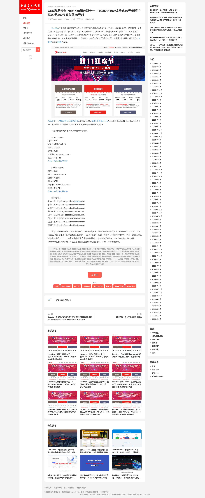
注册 (30, 58)
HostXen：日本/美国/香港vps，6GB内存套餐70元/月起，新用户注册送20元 (126, 355)
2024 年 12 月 (157, 130)
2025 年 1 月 (157, 126)
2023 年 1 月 (157, 206)
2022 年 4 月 (157, 236)
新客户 (108, 286)
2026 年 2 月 (157, 83)
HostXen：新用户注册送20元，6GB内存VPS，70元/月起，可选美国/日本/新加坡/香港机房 (62, 411)
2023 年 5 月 (157, 193)
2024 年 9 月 (157, 140)
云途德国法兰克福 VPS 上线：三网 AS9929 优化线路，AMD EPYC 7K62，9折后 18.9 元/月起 (166, 20)
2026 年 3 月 (157, 80)
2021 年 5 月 (157, 272)
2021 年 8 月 (157, 262)
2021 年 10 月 (157, 256)
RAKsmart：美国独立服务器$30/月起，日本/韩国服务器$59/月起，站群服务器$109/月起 (62, 450)
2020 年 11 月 (157, 292)
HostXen (55, 28)
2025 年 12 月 (157, 90)
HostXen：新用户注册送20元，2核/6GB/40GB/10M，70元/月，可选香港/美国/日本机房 (94, 356)
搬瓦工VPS (27, 33)
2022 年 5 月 (157, 233)
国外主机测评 (69, 487)
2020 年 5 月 (157, 312)
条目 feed (155, 369)
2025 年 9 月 (157, 100)
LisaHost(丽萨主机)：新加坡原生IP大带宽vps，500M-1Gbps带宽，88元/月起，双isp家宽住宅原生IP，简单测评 (94, 476)
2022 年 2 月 (157, 242)
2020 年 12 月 (157, 289)
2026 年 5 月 (157, 73)
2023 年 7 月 (157, 186)
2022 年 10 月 (157, 216)
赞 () (95, 275)
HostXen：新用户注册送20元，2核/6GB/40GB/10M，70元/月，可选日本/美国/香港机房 (62, 384)
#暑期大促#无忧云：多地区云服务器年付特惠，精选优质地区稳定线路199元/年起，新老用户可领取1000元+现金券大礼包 (62, 476)
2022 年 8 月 (157, 223)
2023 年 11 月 (157, 173)
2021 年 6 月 (157, 269)
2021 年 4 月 (157, 276)
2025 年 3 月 (157, 120)
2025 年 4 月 (157, 116)
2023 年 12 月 (157, 169)
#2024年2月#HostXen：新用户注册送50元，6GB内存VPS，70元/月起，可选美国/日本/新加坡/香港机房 (94, 411)
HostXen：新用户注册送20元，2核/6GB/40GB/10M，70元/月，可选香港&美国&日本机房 (62, 356)
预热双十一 (131, 286)
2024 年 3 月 (157, 159)
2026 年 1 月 (157, 86)
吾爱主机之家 (30, 7)
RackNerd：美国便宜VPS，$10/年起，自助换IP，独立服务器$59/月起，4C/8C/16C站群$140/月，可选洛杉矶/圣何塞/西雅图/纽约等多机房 (126, 476)
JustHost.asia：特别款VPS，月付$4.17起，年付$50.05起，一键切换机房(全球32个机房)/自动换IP (126, 450)
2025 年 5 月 (157, 113)
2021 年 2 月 (157, 282)
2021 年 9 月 (157, 259)
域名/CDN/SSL (29, 43)
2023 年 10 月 (157, 176)
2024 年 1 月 (157, 166)
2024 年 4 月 (157, 156)
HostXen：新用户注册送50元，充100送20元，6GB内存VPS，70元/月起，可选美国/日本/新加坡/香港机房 (126, 411)
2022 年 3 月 (157, 239)
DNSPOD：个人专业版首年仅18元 (129, 317)
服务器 (25, 28)
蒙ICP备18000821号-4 (100, 492)
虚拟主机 (26, 38)
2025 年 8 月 (157, 103)
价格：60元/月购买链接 (58, 191)
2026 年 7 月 (157, 67)
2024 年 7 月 (157, 146)
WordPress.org (158, 376)
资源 (153, 352)
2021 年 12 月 (157, 249)
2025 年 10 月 (157, 96)
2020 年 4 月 (157, 315)
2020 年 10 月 (157, 296)
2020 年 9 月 (157, 299)
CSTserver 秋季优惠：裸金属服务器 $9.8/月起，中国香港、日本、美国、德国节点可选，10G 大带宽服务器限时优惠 (166, 47)
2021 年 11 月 (157, 252)
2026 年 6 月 (157, 70)
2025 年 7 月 (157, 106)
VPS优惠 (26, 23)
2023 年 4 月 (157, 196)
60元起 (105, 121)
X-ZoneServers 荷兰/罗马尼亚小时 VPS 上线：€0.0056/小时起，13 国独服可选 (166, 38)
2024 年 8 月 (157, 143)
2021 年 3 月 (157, 279)
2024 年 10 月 (157, 136)
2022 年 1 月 (157, 246)
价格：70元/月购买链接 (58, 161)
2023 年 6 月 (157, 189)
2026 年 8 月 (157, 63)
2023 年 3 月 (157, 199)
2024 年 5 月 (157, 153)
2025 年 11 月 (157, 93)
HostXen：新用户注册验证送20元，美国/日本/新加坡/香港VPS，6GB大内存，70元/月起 (94, 384)
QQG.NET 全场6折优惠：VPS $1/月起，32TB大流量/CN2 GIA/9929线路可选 (165, 11)
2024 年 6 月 (157, 150)
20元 (59, 41)
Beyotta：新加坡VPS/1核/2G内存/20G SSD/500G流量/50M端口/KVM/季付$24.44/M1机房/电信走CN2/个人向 (70, 318)
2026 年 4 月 (157, 77)
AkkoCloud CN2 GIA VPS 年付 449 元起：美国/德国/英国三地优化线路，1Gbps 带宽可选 (166, 30)
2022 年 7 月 (157, 226)
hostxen (77, 201)
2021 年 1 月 (157, 286)
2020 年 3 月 (157, 319)
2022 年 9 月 (157, 219)
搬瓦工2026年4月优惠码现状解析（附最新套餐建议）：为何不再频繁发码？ (94, 450)
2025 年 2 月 (157, 123)
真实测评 (155, 346)
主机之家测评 (57, 487)
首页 (25, 18)
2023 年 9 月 (157, 179)
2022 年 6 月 (157, 229)
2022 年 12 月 (157, 209)
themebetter (75, 492)
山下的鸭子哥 (66, 300)
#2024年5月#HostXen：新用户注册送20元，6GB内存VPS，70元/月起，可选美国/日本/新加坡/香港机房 (126, 384)
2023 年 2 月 (157, 203)
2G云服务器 (97, 121)
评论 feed (155, 373)
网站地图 (88, 492)
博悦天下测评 (81, 487)
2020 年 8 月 (157, 302)
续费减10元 (75, 121)
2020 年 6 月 (157, 309)
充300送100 (64, 121)
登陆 (30, 56)
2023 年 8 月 (157, 183)
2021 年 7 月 (157, 266)
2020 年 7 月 (157, 306)
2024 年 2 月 (157, 163)
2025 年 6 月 (157, 110)
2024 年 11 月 (157, 133)
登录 (153, 366)
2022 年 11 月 (157, 213)
